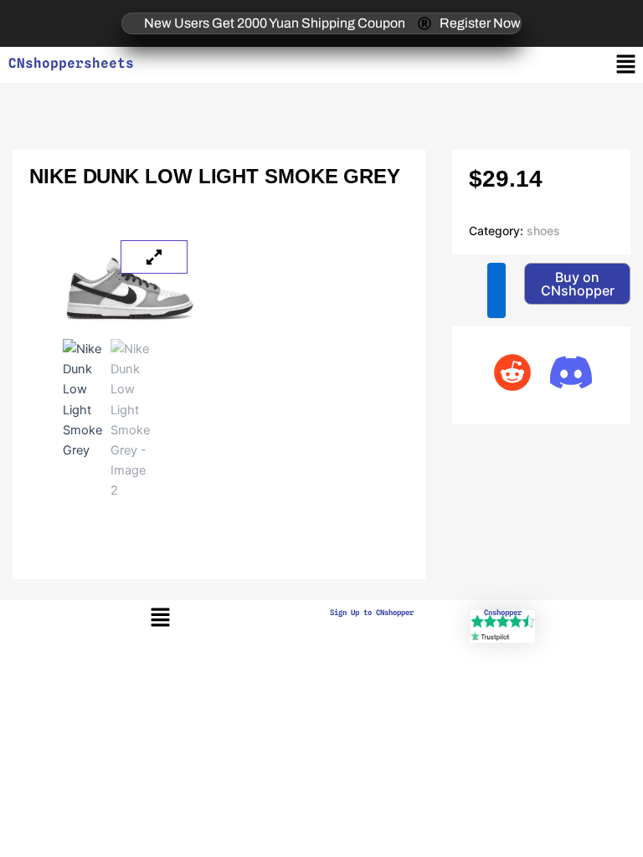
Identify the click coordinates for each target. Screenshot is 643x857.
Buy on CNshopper (578, 284)
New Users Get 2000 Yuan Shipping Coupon (274, 23)
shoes (543, 230)
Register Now (480, 23)
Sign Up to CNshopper (372, 612)
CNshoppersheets (71, 63)
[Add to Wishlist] (496, 290)
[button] (626, 65)
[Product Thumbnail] (154, 257)
